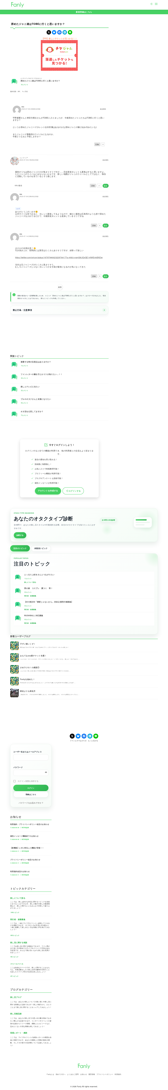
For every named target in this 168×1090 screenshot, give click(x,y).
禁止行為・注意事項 (22, 309)
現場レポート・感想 (18, 1032)
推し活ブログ (16, 997)
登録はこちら (31, 794)
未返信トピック (41, 548)
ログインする (74, 490)
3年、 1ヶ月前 (23, 91)
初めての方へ (61, 1074)
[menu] (156, 3)
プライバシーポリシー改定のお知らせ (25, 859)
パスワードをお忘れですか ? (31, 802)
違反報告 (103, 109)
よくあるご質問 (73, 1074)
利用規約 (118, 1074)
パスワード (18, 767)
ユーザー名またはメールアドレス (27, 751)
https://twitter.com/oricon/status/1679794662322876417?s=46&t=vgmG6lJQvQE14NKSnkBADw (59, 257)
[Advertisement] (59, 333)
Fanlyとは (50, 1074)
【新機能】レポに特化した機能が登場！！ (27, 848)
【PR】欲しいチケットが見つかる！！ (59, 38)
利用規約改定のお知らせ (20, 871)
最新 (60, 287)
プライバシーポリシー (105, 1074)
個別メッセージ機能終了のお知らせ (24, 836)
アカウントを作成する (48, 490)
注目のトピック (20, 548)
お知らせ (83, 1074)
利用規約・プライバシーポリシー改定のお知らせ (29, 824)
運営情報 (91, 1074)
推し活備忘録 (16, 1013)
